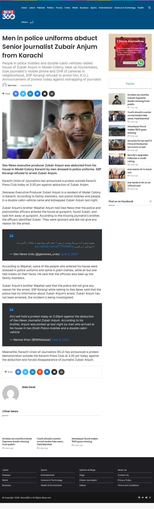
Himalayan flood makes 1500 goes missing (85, 440)
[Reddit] (40, 372)
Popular (130, 83)
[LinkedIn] (30, 94)
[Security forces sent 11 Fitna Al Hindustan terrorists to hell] (117, 145)
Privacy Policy (125, 480)
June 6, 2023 (60, 339)
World (75, 7)
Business (84, 7)
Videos (82, 485)
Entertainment (105, 7)
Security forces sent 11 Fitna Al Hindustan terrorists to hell (140, 144)
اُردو (31, 22)
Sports (94, 7)
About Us (122, 470)
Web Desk (12, 85)
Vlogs (82, 475)
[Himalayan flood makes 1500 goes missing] (87, 427)
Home (24, 7)
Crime (67, 7)
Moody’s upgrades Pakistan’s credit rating (138, 158)
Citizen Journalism (88, 480)
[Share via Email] (45, 94)
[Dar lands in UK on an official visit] (117, 186)
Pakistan (41, 7)
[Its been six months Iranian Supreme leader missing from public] (17, 427)
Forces (59, 7)
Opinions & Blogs (87, 470)
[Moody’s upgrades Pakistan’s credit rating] (117, 159)
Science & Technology (125, 7)
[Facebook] (16, 94)
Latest (32, 7)
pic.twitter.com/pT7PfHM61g (54, 246)
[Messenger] (37, 94)
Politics (50, 7)
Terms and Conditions (128, 485)
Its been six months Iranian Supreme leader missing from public (17, 441)
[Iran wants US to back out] (117, 173)
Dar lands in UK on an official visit (139, 184)
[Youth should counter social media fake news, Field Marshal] (52, 427)
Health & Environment (51, 485)
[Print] (52, 94)
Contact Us (123, 475)
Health (141, 7)
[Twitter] (23, 94)
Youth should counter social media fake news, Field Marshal (50, 441)
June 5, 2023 (69, 254)
